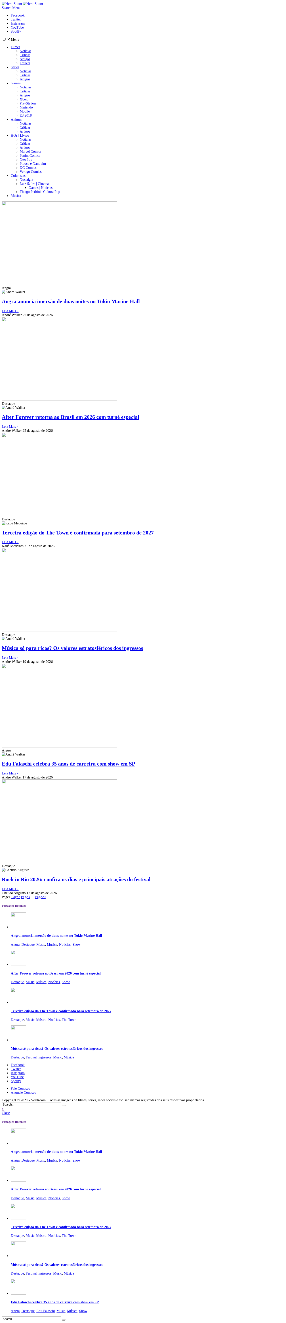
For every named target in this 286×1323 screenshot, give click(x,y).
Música (16, 196)
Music (40, 944)
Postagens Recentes (14, 905)
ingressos (44, 1057)
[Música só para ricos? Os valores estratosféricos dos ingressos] (18, 1040)
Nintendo (26, 107)
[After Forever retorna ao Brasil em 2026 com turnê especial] (18, 964)
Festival (31, 1057)
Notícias (25, 51)
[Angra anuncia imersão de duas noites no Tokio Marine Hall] (18, 927)
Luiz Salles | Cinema (34, 184)
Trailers (25, 63)
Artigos (25, 59)
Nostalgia (26, 180)
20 (40, 897)
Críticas (25, 55)
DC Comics (28, 167)
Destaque (28, 944)
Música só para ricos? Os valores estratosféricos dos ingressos (72, 648)
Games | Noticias (41, 188)
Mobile (25, 111)
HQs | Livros (20, 135)
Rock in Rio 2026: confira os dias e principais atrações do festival (76, 879)
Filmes (15, 47)
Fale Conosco (20, 1088)
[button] (4, 39)
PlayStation (28, 103)
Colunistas (18, 175)
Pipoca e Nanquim (33, 163)
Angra (15, 944)
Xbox (24, 99)
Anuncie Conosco (23, 1092)
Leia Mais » (10, 311)
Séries (15, 67)
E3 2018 (26, 115)
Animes (16, 119)
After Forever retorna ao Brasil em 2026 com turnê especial (70, 417)
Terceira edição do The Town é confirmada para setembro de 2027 (78, 533)
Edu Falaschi (45, 1311)
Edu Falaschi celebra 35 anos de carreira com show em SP (68, 764)
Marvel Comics (30, 151)
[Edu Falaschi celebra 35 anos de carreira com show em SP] (18, 1293)
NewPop (26, 159)
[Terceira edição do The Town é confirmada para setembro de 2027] (18, 1002)
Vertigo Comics (31, 171)
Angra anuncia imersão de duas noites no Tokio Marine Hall (71, 301)
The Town (69, 1020)
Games (16, 83)
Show (76, 944)
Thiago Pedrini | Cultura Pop (40, 192)
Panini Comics (30, 155)
